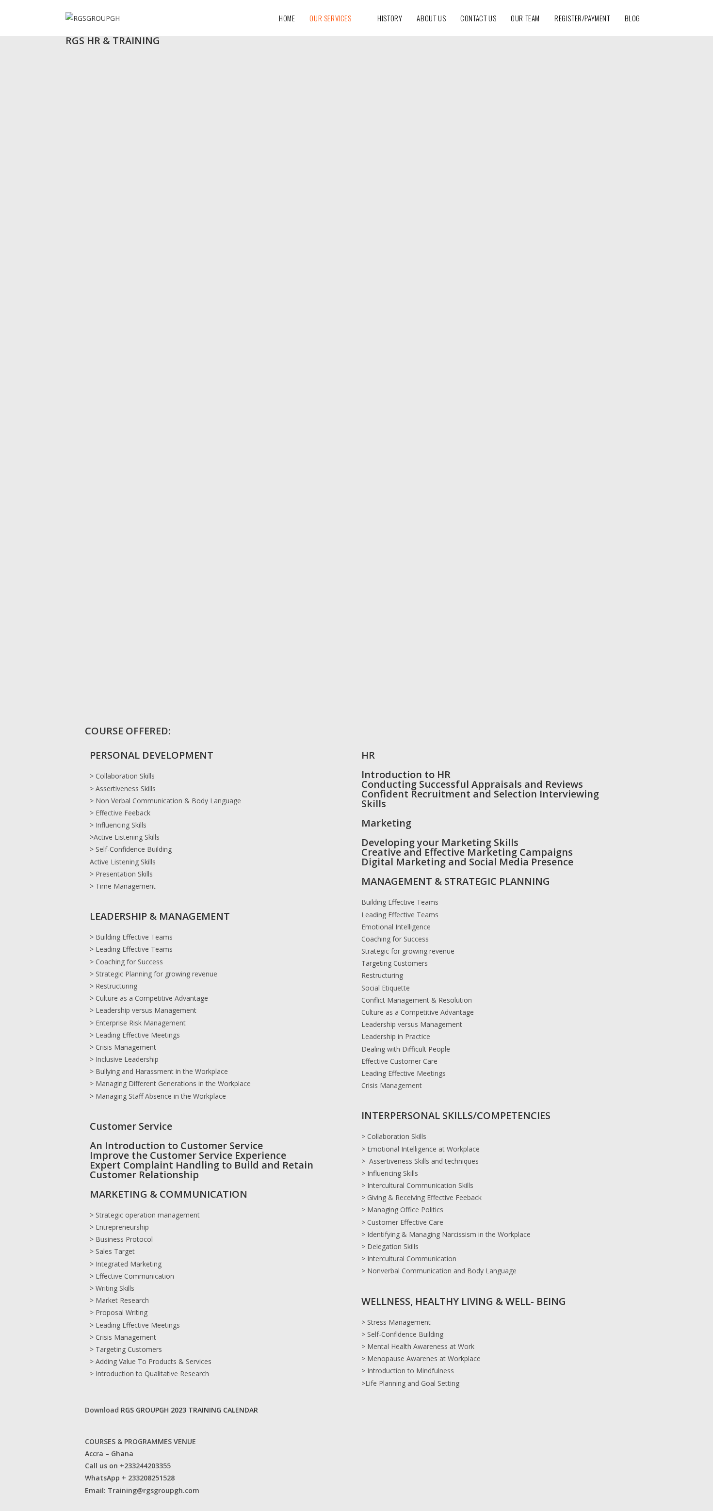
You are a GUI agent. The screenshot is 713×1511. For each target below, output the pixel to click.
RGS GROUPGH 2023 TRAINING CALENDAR (189, 1409)
